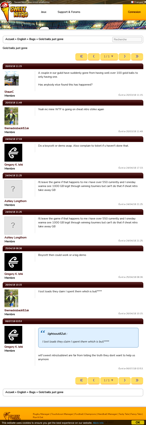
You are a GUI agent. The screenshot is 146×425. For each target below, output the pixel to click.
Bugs (32, 39)
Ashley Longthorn (15, 201)
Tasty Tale (124, 414)
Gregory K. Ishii (13, 165)
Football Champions (85, 414)
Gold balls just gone (51, 39)
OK (138, 422)
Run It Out (38, 417)
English (21, 39)
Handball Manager (107, 414)
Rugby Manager (41, 414)
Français (138, 2)
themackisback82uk (16, 128)
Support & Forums (69, 12)
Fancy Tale (136, 414)
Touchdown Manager (62, 414)
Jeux (43, 12)
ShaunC (9, 92)
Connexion (134, 12)
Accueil (9, 39)
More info (98, 422)
